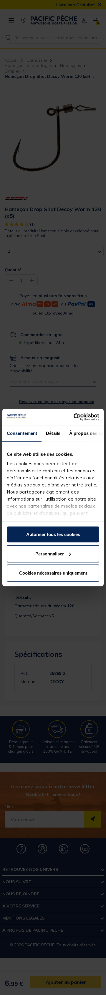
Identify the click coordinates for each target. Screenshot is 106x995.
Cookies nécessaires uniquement (53, 572)
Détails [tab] (53, 433)
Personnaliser (49, 553)
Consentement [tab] (22, 433)
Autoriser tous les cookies (53, 534)
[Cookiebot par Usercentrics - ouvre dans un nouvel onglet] (74, 417)
